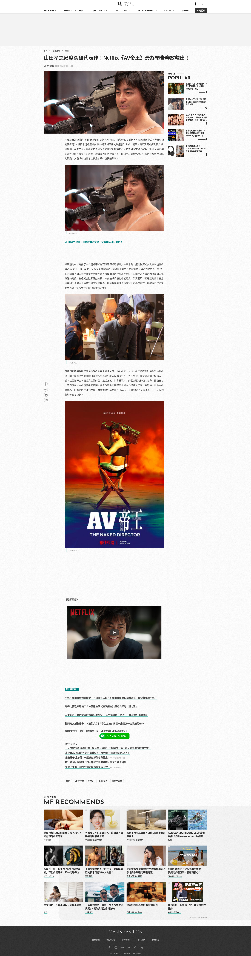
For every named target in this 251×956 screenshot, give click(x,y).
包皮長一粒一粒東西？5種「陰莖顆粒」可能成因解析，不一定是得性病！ (62, 871)
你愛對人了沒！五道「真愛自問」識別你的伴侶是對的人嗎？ (196, 101)
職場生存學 (117, 781)
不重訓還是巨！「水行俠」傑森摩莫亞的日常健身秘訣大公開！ (104, 871)
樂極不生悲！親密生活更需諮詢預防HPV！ (87, 767)
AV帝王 (91, 781)
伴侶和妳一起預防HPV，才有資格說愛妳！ (187, 907)
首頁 (45, 51)
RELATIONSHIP (146, 11)
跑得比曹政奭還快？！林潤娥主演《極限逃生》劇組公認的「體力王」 (101, 706)
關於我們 (96, 940)
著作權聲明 (126, 940)
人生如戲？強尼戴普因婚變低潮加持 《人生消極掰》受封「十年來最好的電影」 (106, 715)
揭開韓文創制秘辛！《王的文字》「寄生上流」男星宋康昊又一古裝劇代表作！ (105, 723)
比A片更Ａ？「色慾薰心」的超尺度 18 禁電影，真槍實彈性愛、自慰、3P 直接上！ (196, 117)
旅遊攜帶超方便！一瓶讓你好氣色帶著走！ (87, 757)
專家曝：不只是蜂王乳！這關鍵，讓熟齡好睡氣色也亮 (104, 835)
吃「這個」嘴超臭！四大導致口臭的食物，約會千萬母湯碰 (95, 762)
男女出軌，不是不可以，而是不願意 (62, 905)
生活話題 (56, 51)
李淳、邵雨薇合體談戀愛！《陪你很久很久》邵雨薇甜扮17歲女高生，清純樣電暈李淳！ (111, 698)
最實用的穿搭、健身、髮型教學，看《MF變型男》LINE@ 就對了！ (96, 731)
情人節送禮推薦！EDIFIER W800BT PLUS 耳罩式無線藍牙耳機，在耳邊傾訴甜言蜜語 (196, 149)
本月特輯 (201, 11)
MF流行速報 (49, 66)
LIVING (168, 11)
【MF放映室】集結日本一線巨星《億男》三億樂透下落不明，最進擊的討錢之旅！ (108, 748)
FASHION (49, 11)
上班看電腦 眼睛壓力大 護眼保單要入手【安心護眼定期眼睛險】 (146, 871)
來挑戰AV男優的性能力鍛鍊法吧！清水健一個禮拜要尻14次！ (97, 753)
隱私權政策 (110, 940)
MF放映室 (79, 781)
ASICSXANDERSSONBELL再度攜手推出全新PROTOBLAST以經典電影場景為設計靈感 (186, 835)
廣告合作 (141, 940)
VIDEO (185, 11)
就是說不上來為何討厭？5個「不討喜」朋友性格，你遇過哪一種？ (196, 86)
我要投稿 (155, 940)
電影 (67, 51)
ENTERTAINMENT (73, 11)
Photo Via (73, 233)
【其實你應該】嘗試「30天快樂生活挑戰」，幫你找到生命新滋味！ (104, 907)
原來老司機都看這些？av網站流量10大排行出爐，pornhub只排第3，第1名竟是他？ (196, 133)
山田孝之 (103, 781)
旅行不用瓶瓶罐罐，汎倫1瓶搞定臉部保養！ (146, 835)
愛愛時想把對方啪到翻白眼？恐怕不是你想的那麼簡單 (62, 835)
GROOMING (121, 11)
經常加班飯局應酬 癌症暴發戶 (142, 905)
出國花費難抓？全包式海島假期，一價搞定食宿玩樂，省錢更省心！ (187, 871)
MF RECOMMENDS (74, 802)
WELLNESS (99, 11)
